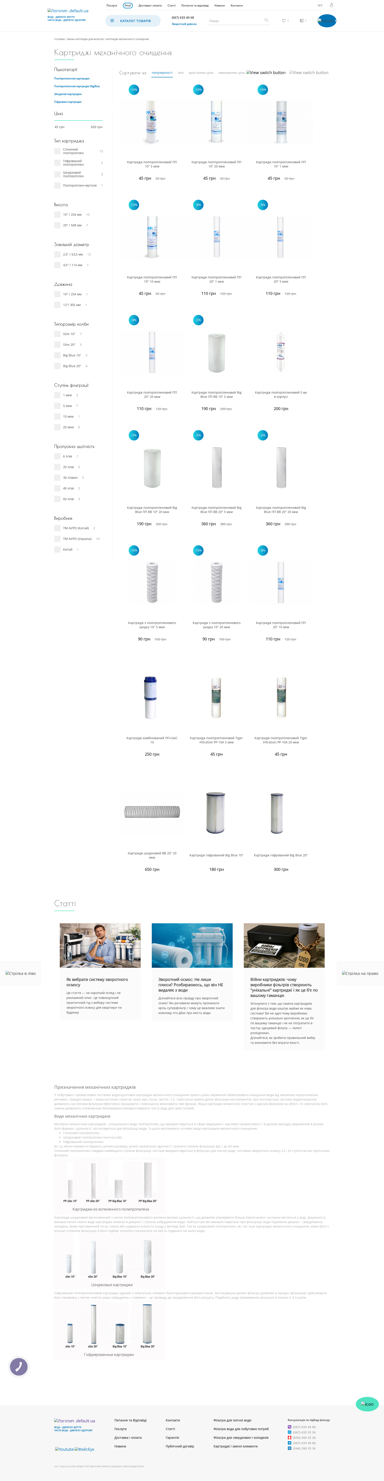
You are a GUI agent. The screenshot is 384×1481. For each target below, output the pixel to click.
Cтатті (170, 1429)
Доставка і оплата (150, 5)
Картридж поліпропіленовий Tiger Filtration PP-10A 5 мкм (216, 740)
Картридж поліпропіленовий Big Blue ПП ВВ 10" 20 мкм (152, 509)
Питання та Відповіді (130, 1420)
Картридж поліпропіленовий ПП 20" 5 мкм (281, 279)
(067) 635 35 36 (304, 1432)
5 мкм (67, 406)
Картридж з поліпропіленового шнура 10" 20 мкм (216, 625)
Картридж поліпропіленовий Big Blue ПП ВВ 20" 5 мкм (217, 509)
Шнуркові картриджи (68, 94)
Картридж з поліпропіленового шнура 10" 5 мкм (152, 625)
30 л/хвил (70, 477)
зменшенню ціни (231, 72)
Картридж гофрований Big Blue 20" (281, 855)
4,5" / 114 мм (72, 265)
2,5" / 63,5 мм (73, 254)
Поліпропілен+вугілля (80, 185)
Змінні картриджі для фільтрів (85, 39)
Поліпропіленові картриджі (72, 78)
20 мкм (68, 427)
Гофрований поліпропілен (73, 162)
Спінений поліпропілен (73, 151)
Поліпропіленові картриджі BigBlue (77, 86)
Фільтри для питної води (232, 1420)
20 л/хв (68, 467)
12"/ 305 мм (72, 305)
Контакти (237, 5)
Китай (67, 549)
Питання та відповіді (195, 5)
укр (320, 5)
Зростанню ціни (201, 72)
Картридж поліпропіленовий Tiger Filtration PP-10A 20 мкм (280, 740)
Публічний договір (180, 1446)
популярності (162, 72)
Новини (219, 5)
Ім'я (181, 72)
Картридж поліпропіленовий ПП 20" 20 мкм (152, 394)
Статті (172, 5)
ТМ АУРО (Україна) (77, 539)
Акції (128, 5)
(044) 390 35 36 (304, 1448)
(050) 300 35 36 (304, 1438)
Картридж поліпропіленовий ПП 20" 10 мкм (281, 625)
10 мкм (68, 416)
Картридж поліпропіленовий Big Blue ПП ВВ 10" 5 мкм (217, 394)
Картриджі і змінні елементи (236, 1446)
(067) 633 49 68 (304, 1427)
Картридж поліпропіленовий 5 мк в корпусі (281, 394)
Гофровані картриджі (68, 102)
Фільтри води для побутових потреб (241, 1429)
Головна (59, 39)
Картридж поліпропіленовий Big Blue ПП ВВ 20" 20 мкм (281, 509)
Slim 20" (69, 344)
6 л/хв (67, 456)
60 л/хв (68, 499)
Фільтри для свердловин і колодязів (241, 1437)
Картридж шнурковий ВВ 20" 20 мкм (152, 855)
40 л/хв (68, 488)
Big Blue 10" (72, 355)
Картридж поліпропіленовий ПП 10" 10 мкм (152, 279)
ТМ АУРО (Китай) (76, 528)
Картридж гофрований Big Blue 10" (216, 855)
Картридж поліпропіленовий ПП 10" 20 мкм (216, 164)
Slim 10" (69, 334)
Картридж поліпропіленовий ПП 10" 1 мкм (281, 164)
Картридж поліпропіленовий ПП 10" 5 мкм (152, 164)
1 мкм (67, 395)
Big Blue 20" (72, 366)
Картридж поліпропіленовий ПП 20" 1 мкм (216, 279)
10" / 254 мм (72, 214)
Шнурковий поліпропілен (73, 174)
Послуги (111, 5)
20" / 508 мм (72, 225)
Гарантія (172, 1437)
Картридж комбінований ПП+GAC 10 (152, 740)
